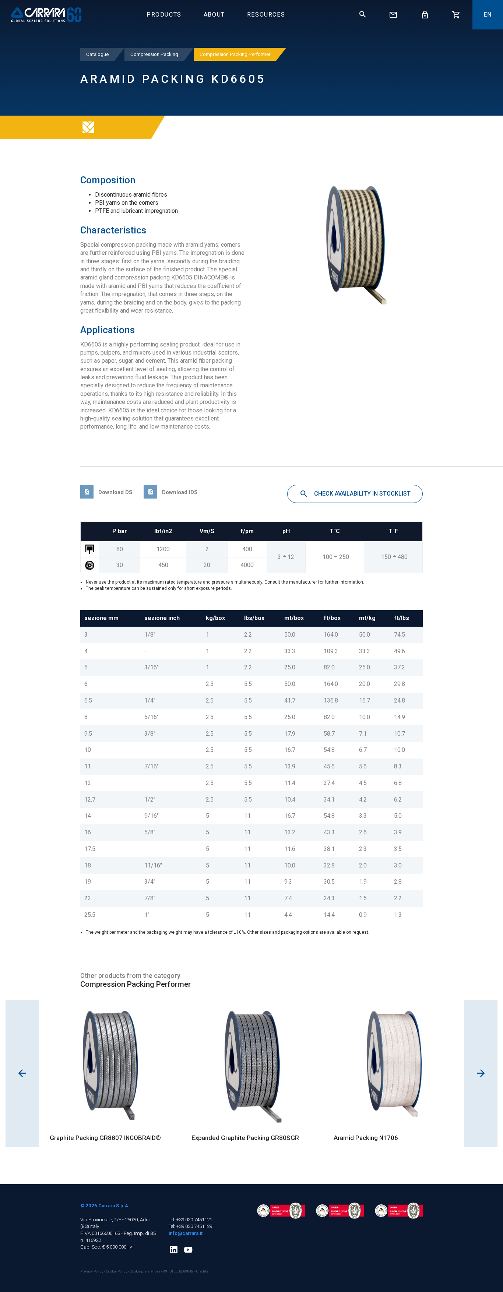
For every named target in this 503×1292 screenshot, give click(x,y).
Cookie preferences (145, 1271)
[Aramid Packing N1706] (393, 1064)
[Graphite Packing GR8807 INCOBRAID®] (109, 1064)
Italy (94, 1226)
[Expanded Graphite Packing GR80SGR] (251, 1064)
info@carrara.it (186, 1233)
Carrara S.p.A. (114, 1205)
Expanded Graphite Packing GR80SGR (245, 1137)
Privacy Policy (92, 1271)
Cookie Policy (117, 1271)
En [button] (487, 14)
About (214, 14)
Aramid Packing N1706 (366, 1137)
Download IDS (179, 492)
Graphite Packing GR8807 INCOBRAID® (105, 1137)
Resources (266, 14)
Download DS (115, 492)
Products (164, 14)
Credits (202, 1271)
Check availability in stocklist (362, 493)
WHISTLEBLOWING (178, 1271)
